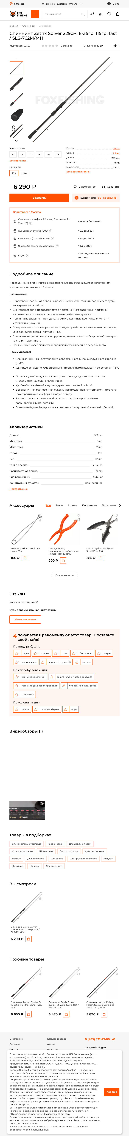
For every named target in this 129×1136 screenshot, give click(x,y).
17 (31, 154)
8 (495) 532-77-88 (97, 1039)
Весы (59, 505)
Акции (51, 1044)
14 (22, 154)
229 (14, 173)
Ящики (72, 505)
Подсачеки (89, 505)
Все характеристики (78, 171)
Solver (116, 153)
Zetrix (116, 148)
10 (13, 154)
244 (24, 173)
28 (57, 154)
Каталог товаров (57, 1039)
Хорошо (112, 1091)
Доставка (62, 4)
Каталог (35, 14)
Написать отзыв (25, 619)
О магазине (48, 4)
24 (48, 154)
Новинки (52, 1049)
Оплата (73, 4)
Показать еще (64, 575)
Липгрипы (109, 505)
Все (48, 505)
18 (39, 154)
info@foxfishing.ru (95, 1047)
